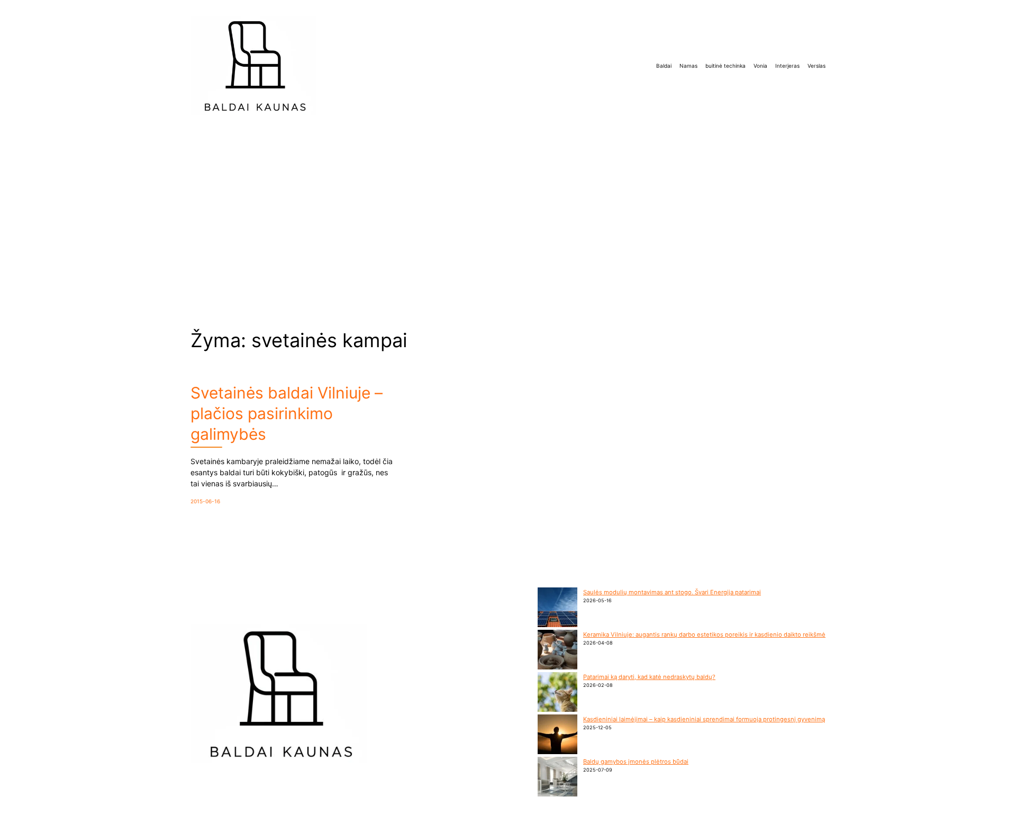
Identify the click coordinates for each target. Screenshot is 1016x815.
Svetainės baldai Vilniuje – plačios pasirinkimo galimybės (286, 413)
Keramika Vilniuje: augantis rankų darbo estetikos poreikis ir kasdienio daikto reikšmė (704, 634)
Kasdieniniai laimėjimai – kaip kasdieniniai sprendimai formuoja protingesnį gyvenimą (704, 719)
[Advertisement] (508, 213)
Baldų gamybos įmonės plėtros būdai (635, 761)
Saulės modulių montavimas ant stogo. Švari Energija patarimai (672, 592)
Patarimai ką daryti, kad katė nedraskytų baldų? (649, 677)
